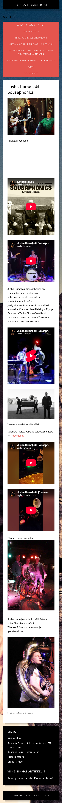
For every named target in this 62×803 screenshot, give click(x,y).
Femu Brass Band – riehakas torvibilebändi (31, 60)
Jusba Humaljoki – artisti (31, 24)
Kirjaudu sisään (43, 795)
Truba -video (15, 761)
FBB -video (14, 738)
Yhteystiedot (31, 73)
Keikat (31, 66)
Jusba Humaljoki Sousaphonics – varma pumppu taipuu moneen (31, 52)
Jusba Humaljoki (31, 4)
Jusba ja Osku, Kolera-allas (23, 752)
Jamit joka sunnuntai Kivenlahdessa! (30, 778)
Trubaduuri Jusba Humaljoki (31, 37)
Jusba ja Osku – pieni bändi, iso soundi (31, 44)
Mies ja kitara (16, 756)
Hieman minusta (31, 31)
